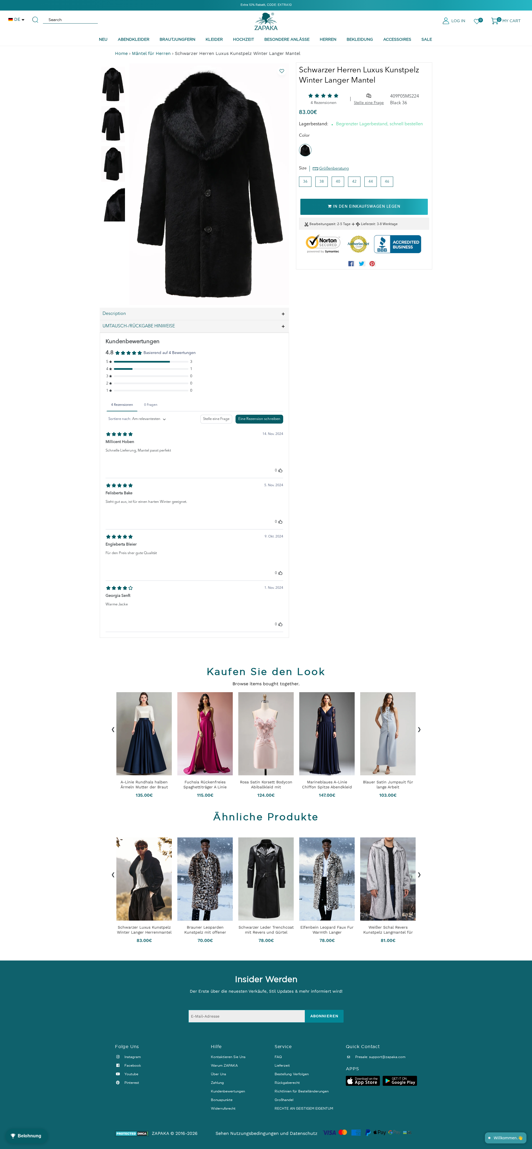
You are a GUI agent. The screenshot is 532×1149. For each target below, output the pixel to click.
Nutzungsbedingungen (254, 1133)
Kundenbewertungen (228, 1091)
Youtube (130, 1074)
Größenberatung (334, 168)
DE (17, 19)
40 (338, 182)
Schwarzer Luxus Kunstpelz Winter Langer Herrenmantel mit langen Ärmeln (144, 929)
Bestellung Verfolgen (292, 1074)
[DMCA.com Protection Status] (132, 1134)
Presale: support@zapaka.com (379, 1057)
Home (121, 53)
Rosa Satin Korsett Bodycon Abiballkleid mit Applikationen (266, 784)
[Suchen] (35, 17)
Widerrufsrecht (223, 1108)
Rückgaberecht (287, 1082)
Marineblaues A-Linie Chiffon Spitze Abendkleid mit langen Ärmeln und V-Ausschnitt (327, 784)
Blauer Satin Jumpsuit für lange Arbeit (388, 784)
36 (305, 182)
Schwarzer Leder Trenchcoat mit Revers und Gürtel (266, 929)
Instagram (132, 1057)
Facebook (132, 1065)
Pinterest (131, 1082)
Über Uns (218, 1074)
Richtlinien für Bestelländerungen (302, 1091)
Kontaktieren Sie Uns (228, 1057)
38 (321, 182)
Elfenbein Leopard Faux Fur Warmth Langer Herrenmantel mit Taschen (327, 929)
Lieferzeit (368, 224)
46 (387, 182)
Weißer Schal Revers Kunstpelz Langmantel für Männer (388, 929)
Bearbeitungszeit (322, 224)
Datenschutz (304, 1133)
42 (354, 182)
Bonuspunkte (221, 1100)
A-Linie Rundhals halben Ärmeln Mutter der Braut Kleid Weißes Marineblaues (144, 784)
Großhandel (284, 1100)
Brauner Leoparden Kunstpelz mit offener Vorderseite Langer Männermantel (205, 929)
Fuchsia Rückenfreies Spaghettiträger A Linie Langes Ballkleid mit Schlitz (205, 784)
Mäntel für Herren (151, 53)
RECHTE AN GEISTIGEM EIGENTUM (304, 1108)
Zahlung (217, 1082)
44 (371, 182)
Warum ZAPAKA (224, 1065)
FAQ (278, 1057)
